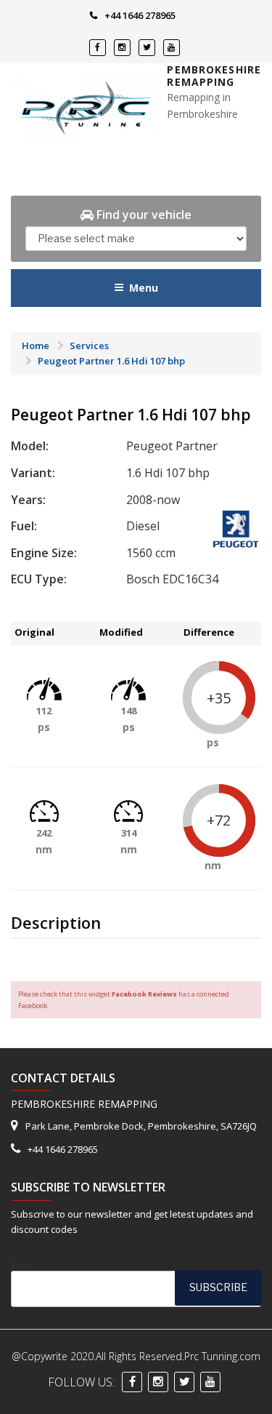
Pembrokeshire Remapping (214, 76)
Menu (143, 288)
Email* (22, 1265)
